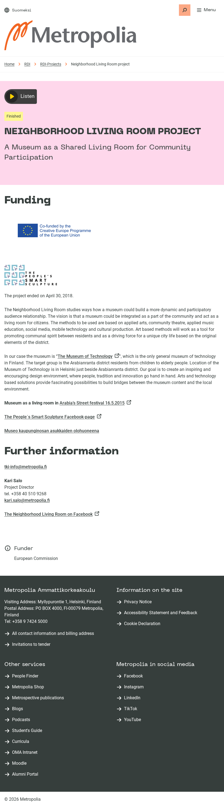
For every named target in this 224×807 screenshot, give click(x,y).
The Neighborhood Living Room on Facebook (49, 514)
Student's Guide (28, 731)
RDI (27, 64)
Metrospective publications (39, 698)
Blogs (18, 709)
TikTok (131, 709)
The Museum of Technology (86, 356)
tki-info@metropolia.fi (25, 466)
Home (9, 64)
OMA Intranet (26, 752)
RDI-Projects (50, 64)
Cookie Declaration (142, 623)
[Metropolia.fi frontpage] (70, 35)
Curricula (21, 742)
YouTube (133, 720)
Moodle (20, 763)
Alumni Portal (26, 774)
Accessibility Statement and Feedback (160, 612)
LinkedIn (133, 698)
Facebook (134, 676)
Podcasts (22, 720)
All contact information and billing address (53, 633)
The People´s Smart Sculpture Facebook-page (50, 416)
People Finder (26, 676)
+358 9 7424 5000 (30, 621)
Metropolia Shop (29, 687)
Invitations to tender (31, 644)
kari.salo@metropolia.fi (27, 500)
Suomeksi (21, 10)
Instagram (135, 687)
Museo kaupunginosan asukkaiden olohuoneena (51, 430)
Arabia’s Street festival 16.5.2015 (93, 403)
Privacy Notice (138, 601)
